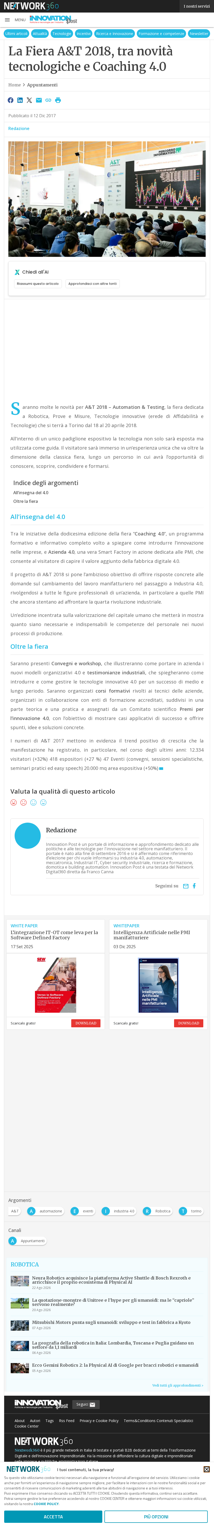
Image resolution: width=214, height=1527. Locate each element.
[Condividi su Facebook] (10, 100)
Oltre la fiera (25, 501)
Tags (49, 1420)
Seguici (82, 1404)
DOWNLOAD (85, 1023)
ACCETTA (53, 1516)
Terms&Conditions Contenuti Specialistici (158, 1420)
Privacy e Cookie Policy (99, 1420)
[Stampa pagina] (58, 100)
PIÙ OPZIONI (156, 1516)
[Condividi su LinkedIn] (20, 100)
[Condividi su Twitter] (29, 100)
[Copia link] (48, 100)
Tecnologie (61, 33)
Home (14, 84)
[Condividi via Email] (39, 100)
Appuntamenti (42, 84)
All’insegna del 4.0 (30, 493)
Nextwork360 (27, 1450)
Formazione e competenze (161, 33)
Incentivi (84, 33)
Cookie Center (27, 1426)
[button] (15, 20)
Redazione (18, 128)
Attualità (40, 33)
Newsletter (199, 33)
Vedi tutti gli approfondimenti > (177, 1385)
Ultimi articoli (16, 33)
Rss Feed (66, 1420)
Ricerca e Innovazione (114, 33)
